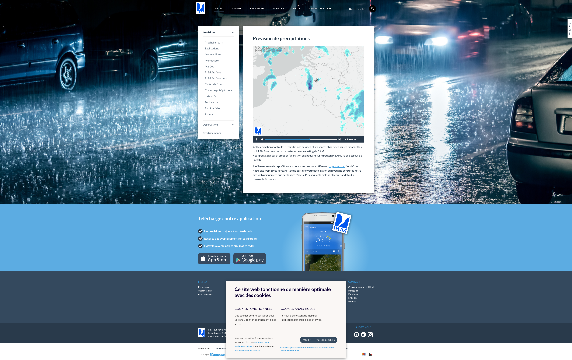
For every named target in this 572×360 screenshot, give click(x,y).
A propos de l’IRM (320, 8)
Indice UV (210, 96)
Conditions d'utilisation (225, 348)
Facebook (353, 294)
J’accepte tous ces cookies (319, 340)
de (359, 8)
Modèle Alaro (213, 54)
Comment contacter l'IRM (361, 287)
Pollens (209, 114)
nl (350, 8)
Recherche (257, 8)
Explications (212, 48)
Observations (210, 124)
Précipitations (213, 72)
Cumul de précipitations (218, 90)
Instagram (353, 290)
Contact (354, 281)
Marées (209, 66)
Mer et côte (212, 60)
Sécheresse (211, 102)
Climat (236, 8)
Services (278, 8)
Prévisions (209, 32)
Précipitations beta (216, 78)
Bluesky (352, 301)
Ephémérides (212, 108)
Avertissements (212, 132)
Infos (296, 8)
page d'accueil (337, 166)
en (363, 8)
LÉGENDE (350, 138)
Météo (219, 8)
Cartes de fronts (214, 84)
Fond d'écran (570, 28)
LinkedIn (352, 297)
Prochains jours (214, 42)
